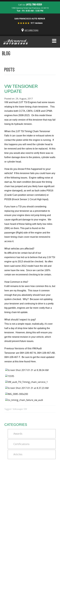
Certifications (21, 444)
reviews (37, 23)
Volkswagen (18, 409)
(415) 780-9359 (34, 4)
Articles (17, 454)
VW (25, 409)
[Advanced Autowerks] (15, 42)
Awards (17, 433)
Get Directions (31, 30)
